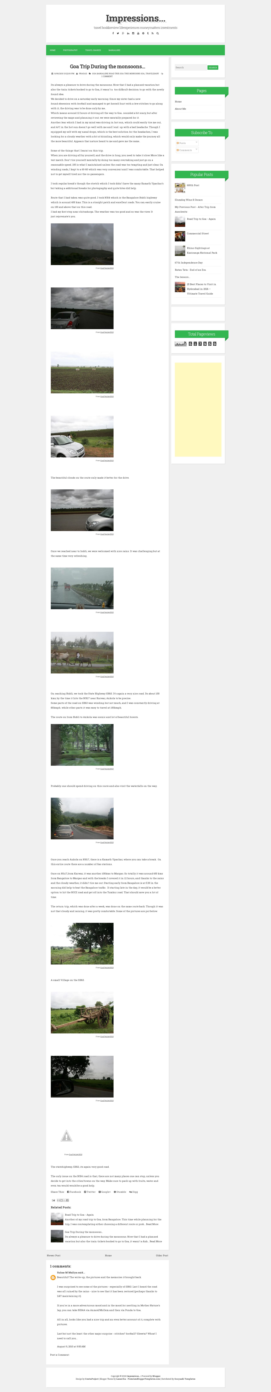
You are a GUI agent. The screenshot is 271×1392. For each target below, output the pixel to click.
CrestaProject (91, 1379)
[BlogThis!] (61, 1200)
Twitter (91, 1191)
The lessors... (182, 277)
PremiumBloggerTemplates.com (144, 1379)
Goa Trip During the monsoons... (107, 66)
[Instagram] (133, 33)
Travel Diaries (93, 50)
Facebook (75, 1191)
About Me (180, 108)
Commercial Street (198, 233)
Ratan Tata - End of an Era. (190, 269)
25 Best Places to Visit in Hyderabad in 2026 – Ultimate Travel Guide (201, 289)
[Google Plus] (123, 33)
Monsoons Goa (137, 73)
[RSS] (152, 33)
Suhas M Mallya (67, 1272)
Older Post (162, 1255)
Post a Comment (59, 1354)
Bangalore (114, 50)
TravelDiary (152, 73)
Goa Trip (124, 73)
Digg (135, 1191)
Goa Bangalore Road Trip (105, 73)
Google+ (106, 1191)
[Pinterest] (143, 33)
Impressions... (135, 18)
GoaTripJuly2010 (107, 268)
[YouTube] (138, 33)
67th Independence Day (189, 262)
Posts (182, 143)
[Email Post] (53, 1200)
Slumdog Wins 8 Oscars (189, 199)
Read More (152, 1224)
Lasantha (121, 1379)
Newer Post (53, 1255)
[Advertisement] (198, 410)
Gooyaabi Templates (184, 1379)
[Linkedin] (128, 33)
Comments (185, 150)
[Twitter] (118, 33)
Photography (70, 50)
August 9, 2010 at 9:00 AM (71, 1346)
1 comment (107, 76)
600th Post (193, 185)
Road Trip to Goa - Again (79, 1214)
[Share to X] (64, 1200)
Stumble (121, 1191)
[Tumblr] (148, 33)
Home (53, 50)
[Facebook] (113, 33)
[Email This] (58, 1200)
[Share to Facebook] (67, 1200)
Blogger (156, 1376)
